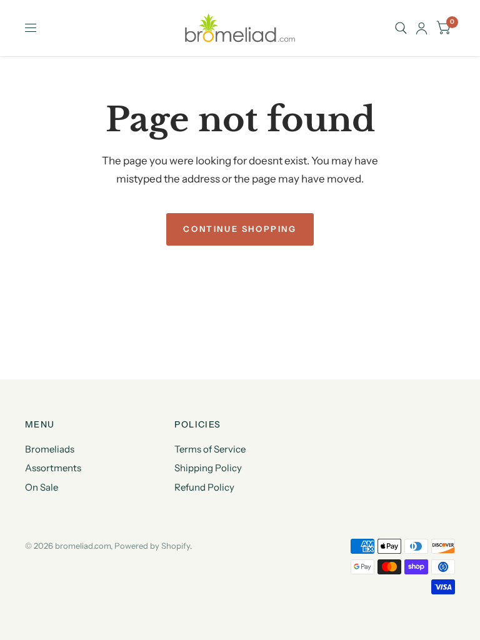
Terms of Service (210, 449)
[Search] (401, 28)
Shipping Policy (208, 468)
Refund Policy (204, 487)
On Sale (41, 487)
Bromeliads (49, 449)
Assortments (53, 468)
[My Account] (421, 28)
